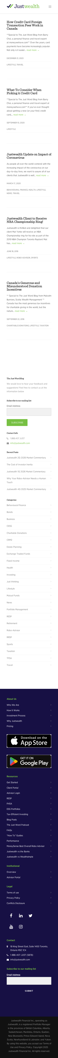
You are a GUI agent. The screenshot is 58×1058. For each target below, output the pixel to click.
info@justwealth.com (20, 443)
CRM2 (9, 540)
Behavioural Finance (17, 190)
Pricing (10, 726)
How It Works (13, 710)
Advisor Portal (13, 877)
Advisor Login (13, 793)
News (9, 193)
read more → (33, 50)
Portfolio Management (17, 609)
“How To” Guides (15, 835)
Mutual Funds (13, 595)
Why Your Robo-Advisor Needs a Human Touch (26, 480)
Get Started (12, 782)
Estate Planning (14, 547)
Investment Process (16, 715)
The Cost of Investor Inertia (20, 464)
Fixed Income (13, 561)
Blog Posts (12, 819)
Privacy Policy (13, 898)
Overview (11, 872)
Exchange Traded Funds (18, 553)
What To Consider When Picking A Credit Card (24, 91)
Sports (34, 258)
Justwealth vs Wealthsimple (20, 856)
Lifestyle (11, 65)
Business (11, 519)
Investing (11, 574)
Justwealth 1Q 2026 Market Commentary (26, 471)
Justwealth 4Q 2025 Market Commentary (26, 489)
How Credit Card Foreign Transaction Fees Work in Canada (25, 25)
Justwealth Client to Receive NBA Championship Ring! (27, 220)
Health (32, 190)
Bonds (10, 512)
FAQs (9, 830)
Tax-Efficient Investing (17, 814)
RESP (9, 616)
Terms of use (13, 892)
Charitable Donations (18, 325)
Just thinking (13, 581)
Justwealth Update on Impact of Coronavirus (29, 155)
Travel (20, 65)
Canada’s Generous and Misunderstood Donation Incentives (24, 286)
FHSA (9, 803)
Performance (13, 841)
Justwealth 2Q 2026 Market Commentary (26, 457)
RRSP (9, 637)
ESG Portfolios (13, 809)
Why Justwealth (14, 721)
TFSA (9, 658)
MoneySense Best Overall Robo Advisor (25, 846)
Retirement (12, 623)
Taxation (44, 325)
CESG (9, 526)
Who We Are (13, 705)
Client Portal (12, 787)
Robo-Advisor (23, 258)
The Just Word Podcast (18, 825)
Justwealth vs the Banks (18, 851)
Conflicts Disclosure (16, 903)
